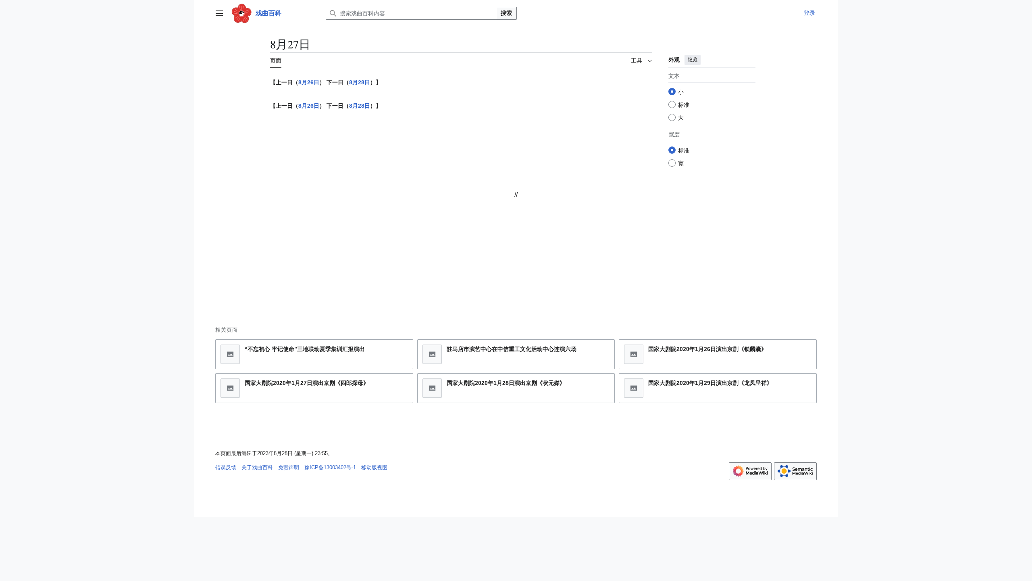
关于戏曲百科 (257, 467)
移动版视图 (374, 467)
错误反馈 (225, 467)
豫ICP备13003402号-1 (330, 467)
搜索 (506, 13)
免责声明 (288, 467)
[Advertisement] (516, 255)
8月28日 (359, 82)
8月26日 (308, 82)
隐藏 (692, 60)
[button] (219, 13)
